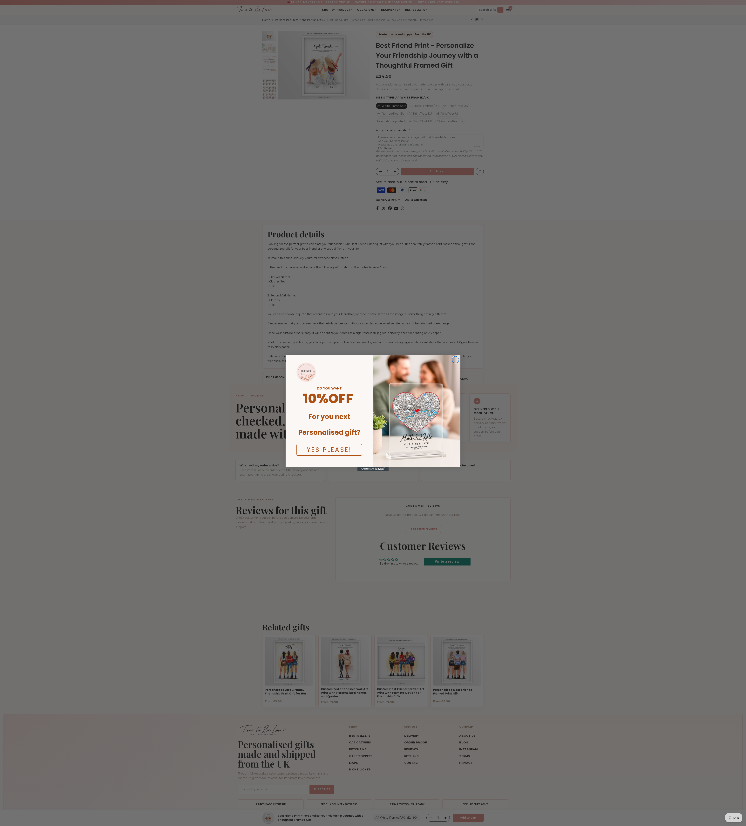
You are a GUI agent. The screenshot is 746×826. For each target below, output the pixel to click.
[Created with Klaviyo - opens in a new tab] (373, 469)
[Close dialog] (455, 359)
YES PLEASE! (329, 449)
